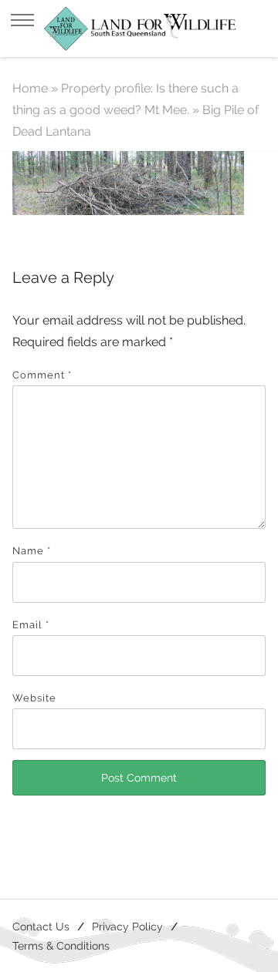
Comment (42, 375)
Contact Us (41, 926)
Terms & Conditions (61, 945)
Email (30, 625)
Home (30, 88)
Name (31, 551)
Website (34, 698)
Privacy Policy (127, 926)
